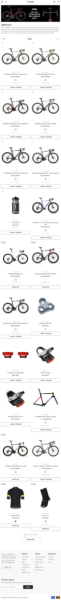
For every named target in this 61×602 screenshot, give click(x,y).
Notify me (15, 287)
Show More (30, 539)
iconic (15, 80)
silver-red (45, 129)
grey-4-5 (45, 329)
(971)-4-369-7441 (10, 561)
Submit (28, 587)
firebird (45, 280)
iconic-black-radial (45, 422)
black (45, 179)
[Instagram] (6, 567)
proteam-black (15, 179)
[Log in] (54, 2)
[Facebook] (3, 567)
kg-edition (15, 329)
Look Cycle (15, 72)
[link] (30, 13)
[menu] (2, 2)
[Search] (6, 2)
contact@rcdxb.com (10, 562)
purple (45, 230)
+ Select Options (15, 87)
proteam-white (15, 280)
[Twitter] (9, 567)
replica (15, 521)
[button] (29, 39)
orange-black (15, 129)
